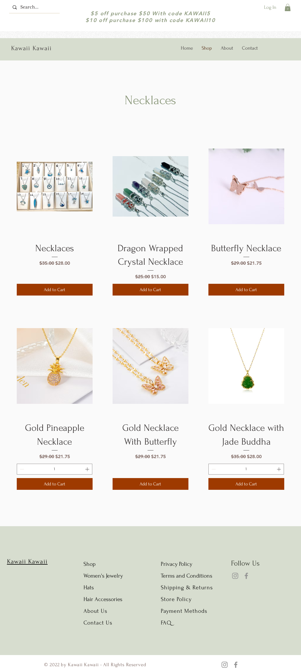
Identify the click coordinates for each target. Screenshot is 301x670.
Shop (89, 564)
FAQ (166, 623)
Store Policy (176, 599)
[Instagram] (235, 576)
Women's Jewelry (103, 576)
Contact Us (97, 623)
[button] (288, 7)
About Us (96, 611)
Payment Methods (184, 611)
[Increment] (87, 469)
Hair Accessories (102, 599)
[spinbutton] (54, 469)
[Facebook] (246, 576)
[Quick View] (55, 186)
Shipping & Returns (187, 587)
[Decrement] (21, 469)
